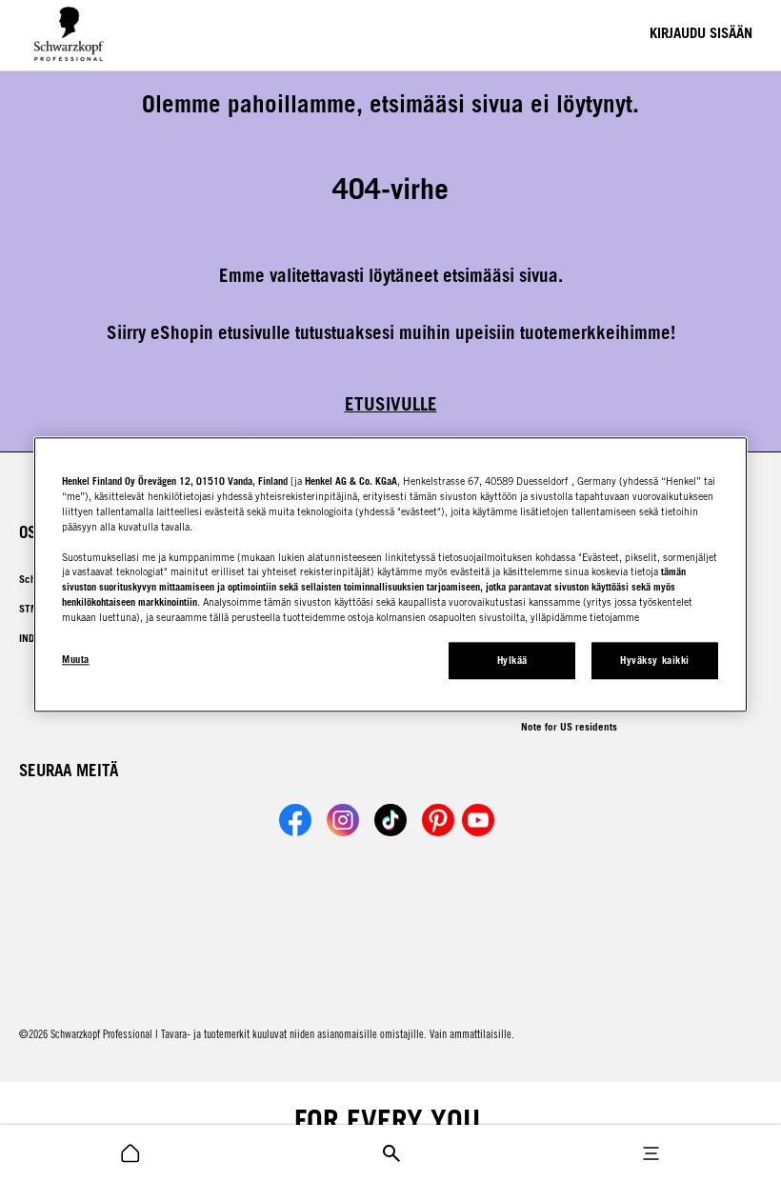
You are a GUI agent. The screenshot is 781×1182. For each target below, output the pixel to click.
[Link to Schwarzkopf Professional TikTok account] (390, 820)
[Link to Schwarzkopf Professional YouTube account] (478, 820)
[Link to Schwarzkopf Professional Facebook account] (295, 820)
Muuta (76, 660)
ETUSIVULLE (391, 403)
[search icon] (130, 1153)
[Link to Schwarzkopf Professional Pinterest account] (438, 820)
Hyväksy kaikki (654, 661)
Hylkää (512, 661)
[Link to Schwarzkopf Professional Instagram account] (343, 820)
